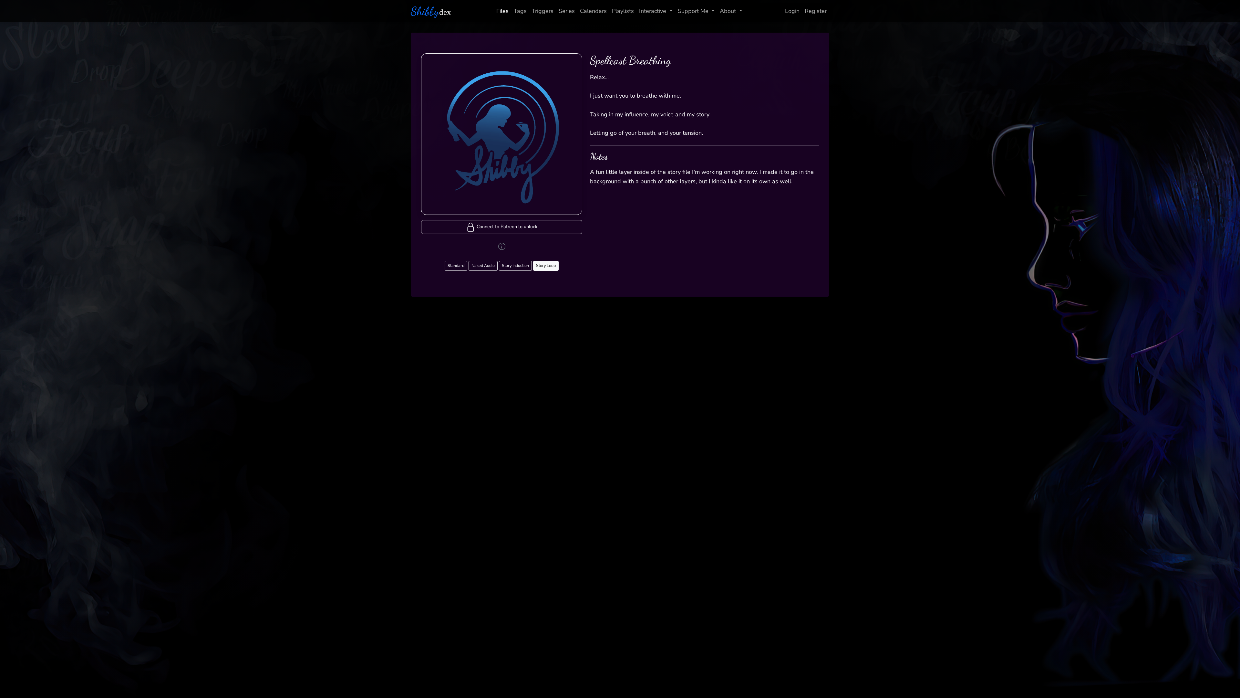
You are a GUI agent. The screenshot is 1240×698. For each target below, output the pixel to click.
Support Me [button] (693, 11)
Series (567, 11)
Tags (520, 11)
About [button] (728, 11)
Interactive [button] (652, 11)
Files (502, 11)
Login (792, 11)
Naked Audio (483, 265)
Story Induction (515, 265)
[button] (501, 227)
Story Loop (546, 265)
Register (816, 11)
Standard (456, 265)
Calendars (593, 11)
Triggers (542, 11)
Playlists (623, 11)
